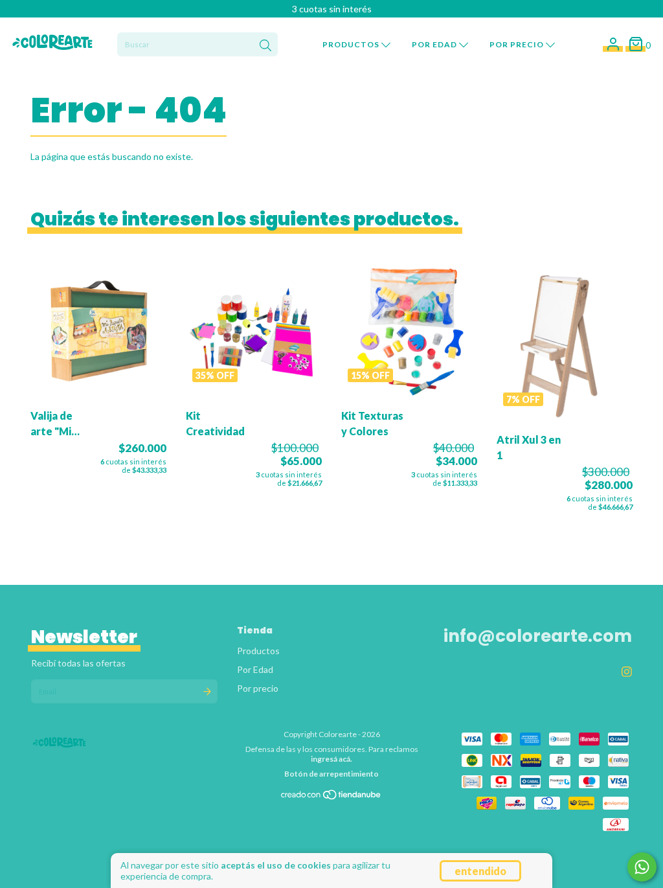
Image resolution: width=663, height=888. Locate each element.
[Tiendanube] (331, 798)
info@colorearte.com (538, 636)
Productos (351, 44)
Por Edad (435, 44)
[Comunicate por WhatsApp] (642, 867)
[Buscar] (265, 46)
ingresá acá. (331, 759)
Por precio (517, 44)
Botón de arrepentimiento (331, 774)
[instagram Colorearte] (627, 672)
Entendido (480, 871)
